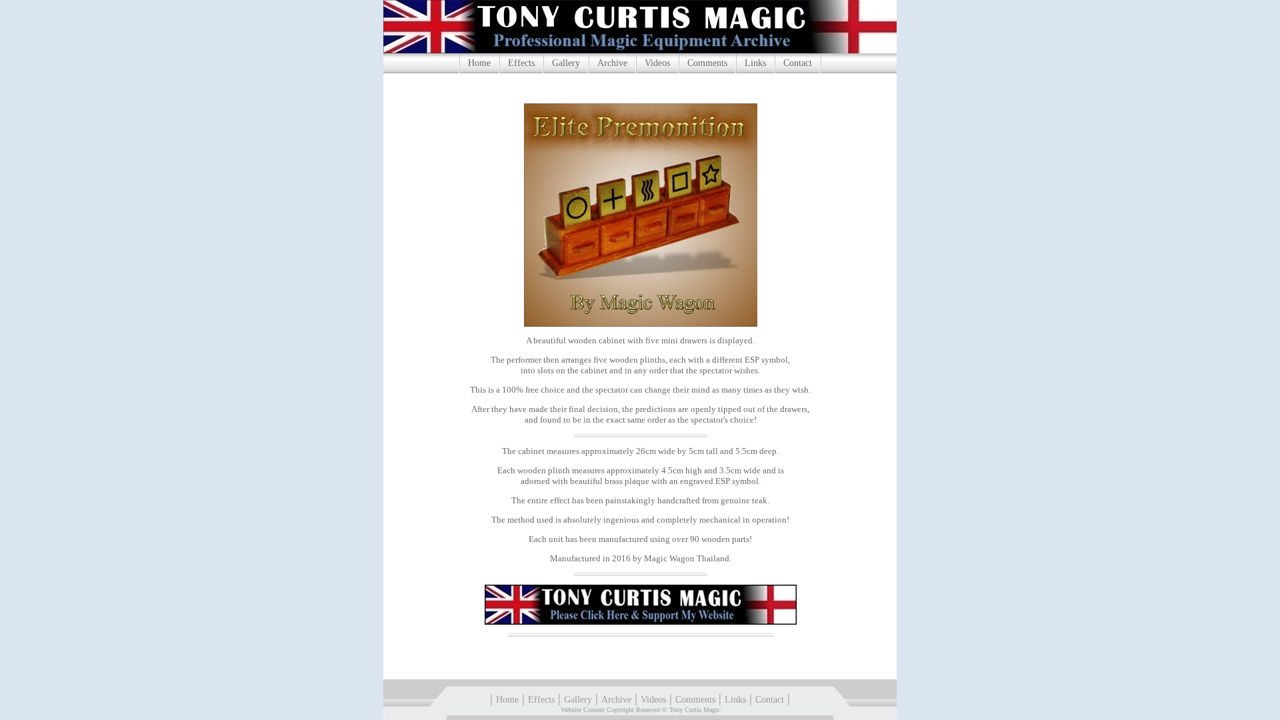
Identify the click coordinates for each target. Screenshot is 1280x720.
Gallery (566, 63)
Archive (612, 63)
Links (755, 63)
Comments (707, 63)
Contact (797, 63)
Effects (521, 63)
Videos (657, 63)
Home (479, 63)
